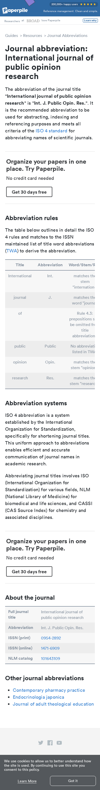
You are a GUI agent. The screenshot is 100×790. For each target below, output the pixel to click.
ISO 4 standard (51, 131)
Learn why (90, 20)
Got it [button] (73, 780)
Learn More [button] (27, 781)
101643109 (50, 658)
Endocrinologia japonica (38, 697)
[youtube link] (59, 743)
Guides (11, 35)
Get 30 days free (29, 192)
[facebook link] (50, 743)
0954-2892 (51, 637)
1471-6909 (50, 648)
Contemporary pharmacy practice (49, 690)
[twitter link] (40, 743)
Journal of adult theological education (53, 704)
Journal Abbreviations (67, 35)
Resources (32, 35)
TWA (11, 251)
